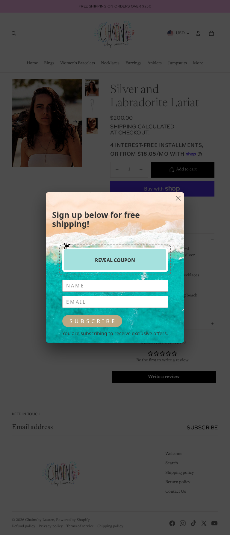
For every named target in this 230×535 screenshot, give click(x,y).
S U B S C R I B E (92, 321)
